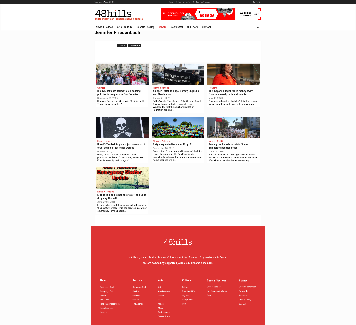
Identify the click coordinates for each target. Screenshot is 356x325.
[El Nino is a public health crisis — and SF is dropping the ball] (122, 178)
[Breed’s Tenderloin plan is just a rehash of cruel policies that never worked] (122, 127)
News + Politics (161, 141)
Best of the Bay (214, 287)
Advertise (243, 295)
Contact (242, 304)
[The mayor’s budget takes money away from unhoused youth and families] (233, 74)
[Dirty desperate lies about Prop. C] (178, 127)
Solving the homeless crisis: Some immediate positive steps (228, 146)
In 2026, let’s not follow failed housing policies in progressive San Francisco (119, 92)
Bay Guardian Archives (217, 291)
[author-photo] (107, 51)
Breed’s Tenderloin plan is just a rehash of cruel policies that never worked (121, 146)
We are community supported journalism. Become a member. (178, 263)
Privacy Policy (245, 300)
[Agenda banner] (211, 19)
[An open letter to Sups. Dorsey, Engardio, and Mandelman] (178, 74)
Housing (213, 87)
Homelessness (161, 87)
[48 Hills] (120, 14)
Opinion (101, 87)
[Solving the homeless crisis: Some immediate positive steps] (233, 127)
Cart (209, 295)
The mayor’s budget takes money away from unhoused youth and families (231, 92)
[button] (258, 27)
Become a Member (247, 287)
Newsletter (244, 291)
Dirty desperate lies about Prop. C (172, 144)
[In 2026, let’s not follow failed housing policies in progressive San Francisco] (122, 74)
